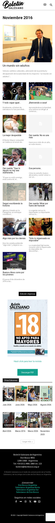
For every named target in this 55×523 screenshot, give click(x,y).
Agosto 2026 (45, 405)
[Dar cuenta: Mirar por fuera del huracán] (40, 192)
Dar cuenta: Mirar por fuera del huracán (38, 204)
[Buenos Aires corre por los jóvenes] (14, 261)
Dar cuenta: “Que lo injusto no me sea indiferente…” (11, 170)
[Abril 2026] (9, 420)
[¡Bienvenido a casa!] (40, 91)
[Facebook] (16, 502)
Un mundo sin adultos (16, 65)
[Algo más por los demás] (14, 227)
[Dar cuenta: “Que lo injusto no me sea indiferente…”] (14, 157)
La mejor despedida (12, 135)
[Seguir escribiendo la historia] (14, 192)
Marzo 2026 (33, 431)
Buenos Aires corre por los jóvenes (13, 273)
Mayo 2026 (32, 405)
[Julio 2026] (9, 393)
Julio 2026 (7, 405)
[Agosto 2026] (46, 393)
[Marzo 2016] (21, 420)
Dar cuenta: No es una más (39, 136)
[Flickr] (21, 502)
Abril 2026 (7, 431)
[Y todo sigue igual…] (14, 91)
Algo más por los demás (14, 238)
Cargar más (26, 441)
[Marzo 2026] (34, 420)
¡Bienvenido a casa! (38, 102)
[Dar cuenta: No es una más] (40, 124)
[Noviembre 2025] (46, 420)
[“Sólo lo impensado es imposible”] (40, 227)
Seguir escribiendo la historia (12, 204)
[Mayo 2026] (34, 393)
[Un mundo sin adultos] (27, 43)
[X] (30, 502)
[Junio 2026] (21, 393)
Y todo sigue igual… (12, 102)
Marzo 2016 (20, 431)
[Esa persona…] (40, 157)
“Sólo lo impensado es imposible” (39, 239)
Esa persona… (35, 168)
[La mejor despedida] (14, 124)
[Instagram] (25, 502)
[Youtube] (35, 502)
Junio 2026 (20, 405)
